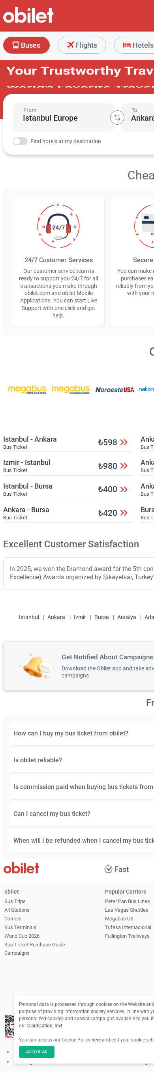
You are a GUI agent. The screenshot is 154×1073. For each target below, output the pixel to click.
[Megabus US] (27, 394)
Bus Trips (15, 901)
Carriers (13, 919)
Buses (29, 45)
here (96, 1040)
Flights (85, 45)
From (29, 110)
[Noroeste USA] (115, 394)
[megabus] (71, 394)
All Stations (17, 910)
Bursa (101, 617)
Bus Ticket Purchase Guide (34, 945)
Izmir (80, 617)
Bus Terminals (20, 927)
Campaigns (17, 953)
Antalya (126, 617)
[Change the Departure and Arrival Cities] (117, 117)
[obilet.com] (47, 22)
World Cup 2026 (21, 936)
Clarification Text (44, 1025)
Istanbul (29, 617)
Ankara (56, 617)
